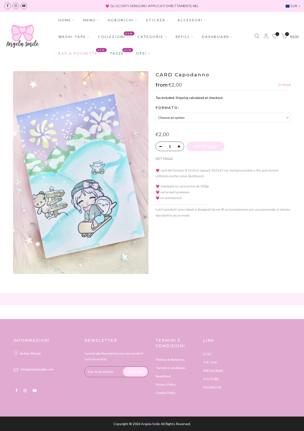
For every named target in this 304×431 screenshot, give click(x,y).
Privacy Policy (166, 384)
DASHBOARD (215, 37)
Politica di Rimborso (170, 359)
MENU (89, 20)
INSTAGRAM (213, 371)
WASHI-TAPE (72, 37)
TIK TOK (210, 362)
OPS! (141, 53)
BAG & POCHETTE (81, 52)
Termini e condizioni (170, 368)
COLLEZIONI (115, 35)
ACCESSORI (190, 20)
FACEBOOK (212, 387)
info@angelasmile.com (37, 369)
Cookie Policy (166, 393)
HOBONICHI (121, 20)
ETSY (207, 354)
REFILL (183, 37)
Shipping (182, 98)
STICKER (155, 20)
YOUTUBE (211, 379)
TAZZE (121, 52)
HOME (64, 20)
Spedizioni (163, 376)
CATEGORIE (150, 37)
